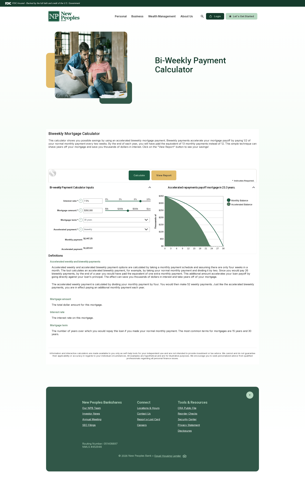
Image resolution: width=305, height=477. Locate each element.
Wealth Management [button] (162, 16)
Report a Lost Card (148, 419)
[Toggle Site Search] (202, 16)
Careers (142, 425)
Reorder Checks (187, 413)
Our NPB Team (91, 408)
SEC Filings (89, 425)
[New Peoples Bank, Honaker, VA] (64, 16)
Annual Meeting (91, 419)
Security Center (187, 419)
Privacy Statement (189, 425)
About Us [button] (186, 16)
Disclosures (185, 430)
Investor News (91, 413)
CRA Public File (187, 408)
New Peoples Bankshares (102, 402)
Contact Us (144, 413)
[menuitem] (120, 16)
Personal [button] (121, 16)
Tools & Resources (192, 402)
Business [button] (137, 16)
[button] (100, 188)
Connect (143, 402)
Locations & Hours (148, 408)
